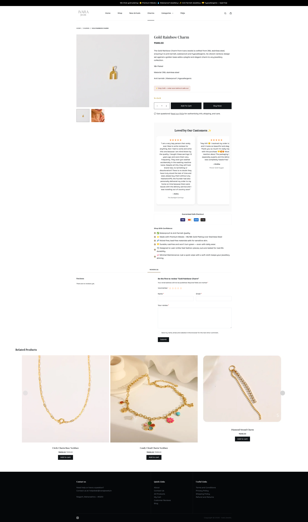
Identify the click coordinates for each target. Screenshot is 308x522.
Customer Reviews (162, 500)
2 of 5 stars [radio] (173, 288)
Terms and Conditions (206, 487)
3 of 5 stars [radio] (175, 288)
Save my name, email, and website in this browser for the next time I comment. (189, 333)
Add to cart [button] (65, 457)
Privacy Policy (202, 491)
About (157, 487)
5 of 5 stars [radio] (181, 288)
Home (107, 13)
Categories (166, 13)
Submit (163, 339)
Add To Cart (186, 106)
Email (199, 294)
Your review (163, 305)
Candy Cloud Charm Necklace (154, 448)
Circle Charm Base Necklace (65, 448)
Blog (156, 503)
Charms (151, 13)
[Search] (225, 13)
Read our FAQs (177, 113)
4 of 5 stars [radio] (178, 288)
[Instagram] (77, 518)
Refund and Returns (205, 497)
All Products (159, 494)
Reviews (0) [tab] (154, 269)
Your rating (163, 288)
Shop (120, 13)
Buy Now (217, 106)
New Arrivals (134, 13)
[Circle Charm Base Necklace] (65, 398)
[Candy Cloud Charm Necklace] (154, 398)
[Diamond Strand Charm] (242, 389)
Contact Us (159, 491)
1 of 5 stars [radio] (170, 288)
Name (161, 294)
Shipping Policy (203, 494)
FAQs (182, 13)
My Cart (157, 497)
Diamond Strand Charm (242, 429)
